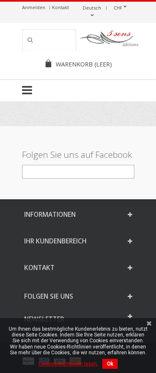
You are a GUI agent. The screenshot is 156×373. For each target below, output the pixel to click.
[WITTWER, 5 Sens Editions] (109, 40)
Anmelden (33, 7)
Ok (110, 364)
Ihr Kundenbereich (55, 240)
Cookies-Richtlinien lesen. (68, 364)
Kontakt (60, 7)
